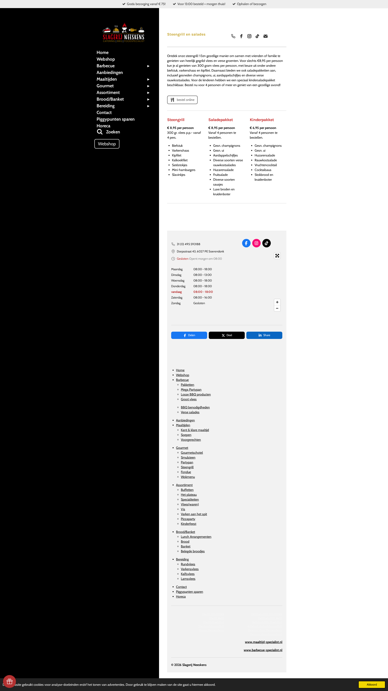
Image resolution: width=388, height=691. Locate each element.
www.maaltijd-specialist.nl (263, 642)
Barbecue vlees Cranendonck (266, 634)
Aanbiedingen (185, 420)
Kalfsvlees (188, 574)
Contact (181, 587)
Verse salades (190, 412)
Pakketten (187, 385)
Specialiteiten (190, 499)
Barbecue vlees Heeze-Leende (265, 626)
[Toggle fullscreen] (277, 256)
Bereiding (182, 559)
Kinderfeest (188, 524)
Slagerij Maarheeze (213, 622)
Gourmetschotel (192, 453)
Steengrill (187, 467)
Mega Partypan (191, 389)
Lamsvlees (188, 579)
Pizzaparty (188, 519)
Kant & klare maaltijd (195, 430)
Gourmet (182, 448)
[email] (265, 36)
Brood (185, 541)
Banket (185, 546)
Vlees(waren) (190, 504)
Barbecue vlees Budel (270, 618)
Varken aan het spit (194, 514)
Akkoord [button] (372, 684)
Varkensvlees (190, 569)
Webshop (182, 375)
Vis (183, 509)
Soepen (186, 435)
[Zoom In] (277, 302)
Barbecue (182, 380)
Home (180, 370)
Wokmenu (188, 477)
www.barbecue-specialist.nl (263, 650)
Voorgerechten (191, 440)
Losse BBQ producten (196, 394)
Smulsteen (188, 457)
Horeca (181, 596)
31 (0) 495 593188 (188, 244)
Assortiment (184, 485)
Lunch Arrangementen (196, 537)
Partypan (187, 462)
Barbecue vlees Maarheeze (267, 622)
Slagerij (211, 626)
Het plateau (189, 495)
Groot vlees (189, 399)
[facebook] (241, 36)
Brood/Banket (185, 532)
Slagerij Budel (216, 618)
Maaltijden (183, 425)
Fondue (186, 472)
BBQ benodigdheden (195, 407)
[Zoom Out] (277, 308)
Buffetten (187, 490)
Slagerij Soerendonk (213, 614)
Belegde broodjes (193, 551)
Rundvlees (188, 564)
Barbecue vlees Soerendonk (266, 614)
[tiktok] (257, 36)
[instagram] (249, 36)
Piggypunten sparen (189, 592)
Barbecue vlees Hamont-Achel (265, 630)
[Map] (256, 282)
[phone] (233, 36)
